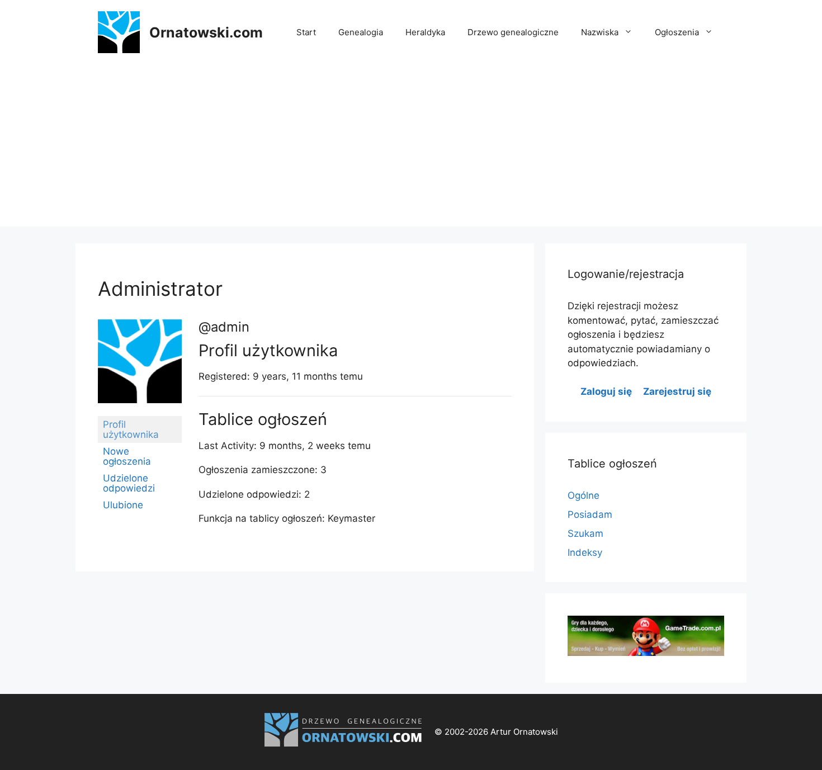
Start (306, 32)
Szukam (585, 533)
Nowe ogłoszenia (127, 456)
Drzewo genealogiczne (513, 32)
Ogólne (583, 495)
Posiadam (590, 514)
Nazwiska (599, 32)
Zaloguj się (606, 391)
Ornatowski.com (206, 32)
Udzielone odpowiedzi (129, 483)
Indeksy (585, 552)
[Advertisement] (411, 148)
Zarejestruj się (677, 391)
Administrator (160, 288)
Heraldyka (425, 32)
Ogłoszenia (677, 32)
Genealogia (360, 32)
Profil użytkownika (131, 429)
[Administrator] (140, 411)
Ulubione (123, 505)
